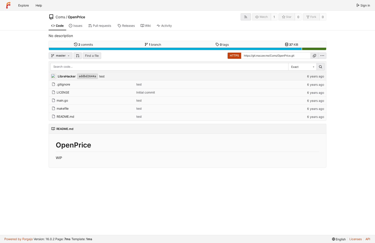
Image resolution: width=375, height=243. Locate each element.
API (367, 239)
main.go (62, 100)
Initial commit (145, 92)
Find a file (92, 55)
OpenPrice (76, 17)
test (102, 76)
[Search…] (320, 67)
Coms (60, 17)
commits (85, 44)
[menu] (322, 55)
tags (224, 44)
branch (155, 44)
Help (39, 5)
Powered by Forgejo (18, 239)
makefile (63, 108)
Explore (23, 5)
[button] (78, 55)
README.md (65, 116)
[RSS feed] (246, 16)
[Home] (8, 5)
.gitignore (63, 84)
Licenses (355, 239)
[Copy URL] (314, 55)
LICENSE (63, 92)
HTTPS (234, 55)
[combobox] (302, 67)
